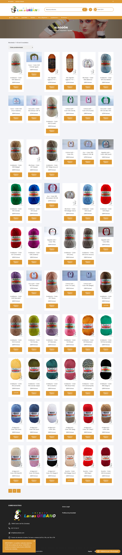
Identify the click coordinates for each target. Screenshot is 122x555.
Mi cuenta (10, 1)
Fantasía (33, 17)
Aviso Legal (66, 507)
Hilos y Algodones (42, 17)
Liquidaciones (54, 17)
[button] (107, 551)
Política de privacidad (69, 513)
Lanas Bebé (24, 17)
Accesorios (64, 17)
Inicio (12, 17)
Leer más (105, 305)
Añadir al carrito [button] (16, 87)
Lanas (16, 17)
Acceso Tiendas (20, 1)
